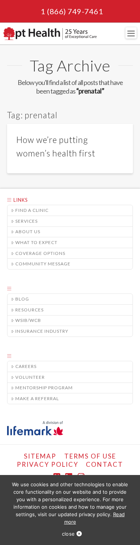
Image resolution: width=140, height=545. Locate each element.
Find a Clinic (32, 210)
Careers (26, 366)
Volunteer (30, 377)
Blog (22, 299)
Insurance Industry (41, 331)
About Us (27, 231)
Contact (104, 464)
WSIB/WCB (28, 320)
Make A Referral (37, 398)
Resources (29, 310)
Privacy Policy (47, 464)
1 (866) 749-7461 (72, 11)
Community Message (43, 264)
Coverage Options (40, 253)
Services (26, 221)
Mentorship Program (44, 387)
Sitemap (40, 456)
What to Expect (36, 242)
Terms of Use (90, 456)
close (68, 534)
